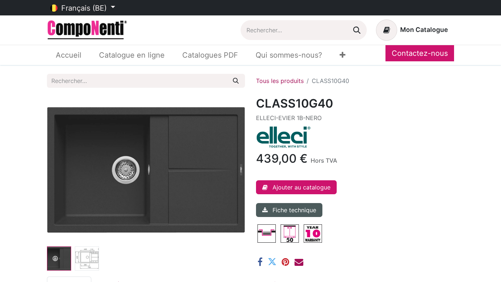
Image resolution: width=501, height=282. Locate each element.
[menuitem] (68, 55)
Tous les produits (280, 80)
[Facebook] (260, 261)
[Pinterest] (285, 261)
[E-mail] (299, 261)
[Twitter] (272, 261)
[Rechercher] (357, 30)
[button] (62, 170)
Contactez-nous (420, 53)
